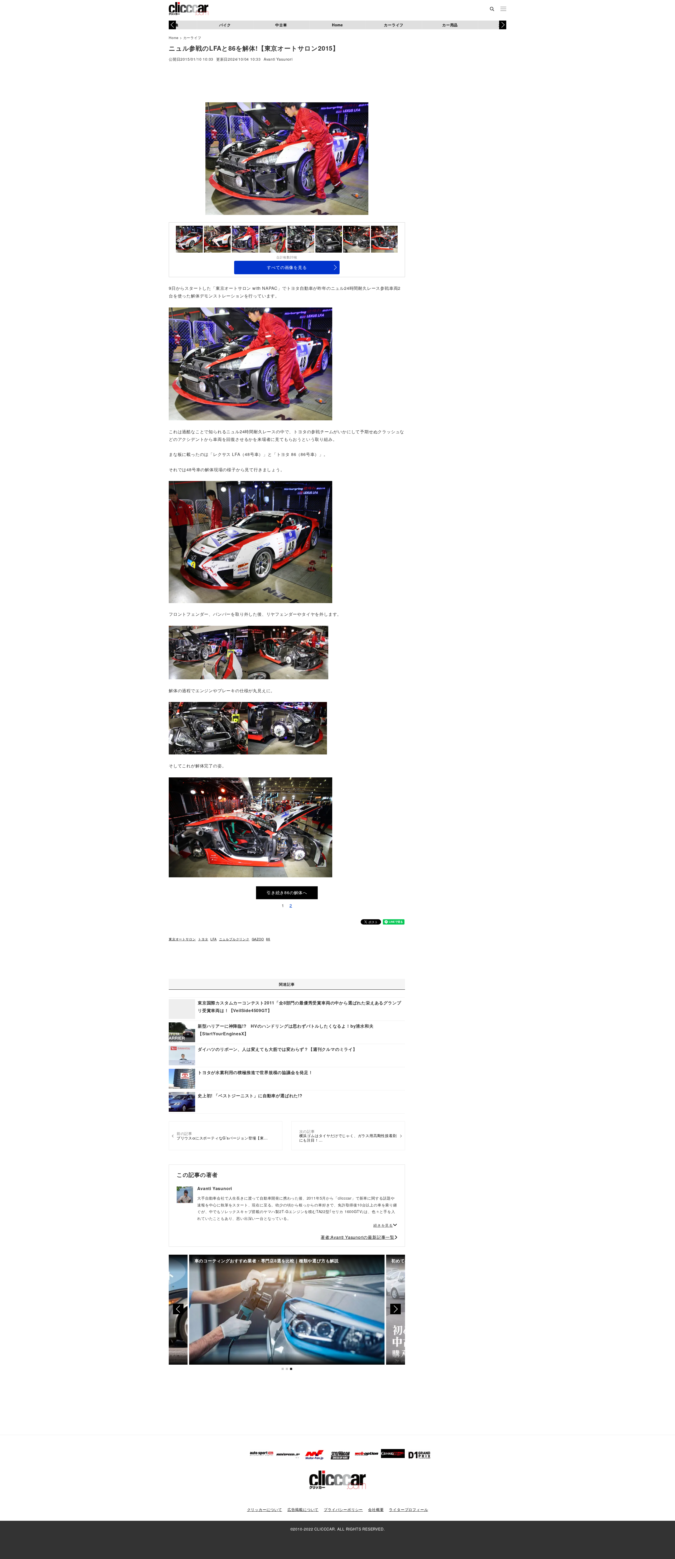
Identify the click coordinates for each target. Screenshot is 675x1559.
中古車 (281, 24)
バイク (225, 24)
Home (337, 24)
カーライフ (393, 24)
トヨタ (203, 939)
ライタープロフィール (408, 1509)
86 (268, 939)
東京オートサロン (182, 939)
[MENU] (503, 9)
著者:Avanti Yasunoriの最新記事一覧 (357, 1237)
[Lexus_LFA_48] (250, 363)
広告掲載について (303, 1509)
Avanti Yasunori (278, 59)
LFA (213, 939)
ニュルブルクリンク (234, 939)
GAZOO (258, 939)
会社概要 (376, 1509)
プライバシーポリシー (343, 1509)
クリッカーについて (264, 1509)
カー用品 (450, 24)
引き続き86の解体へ (287, 892)
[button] (502, 25)
